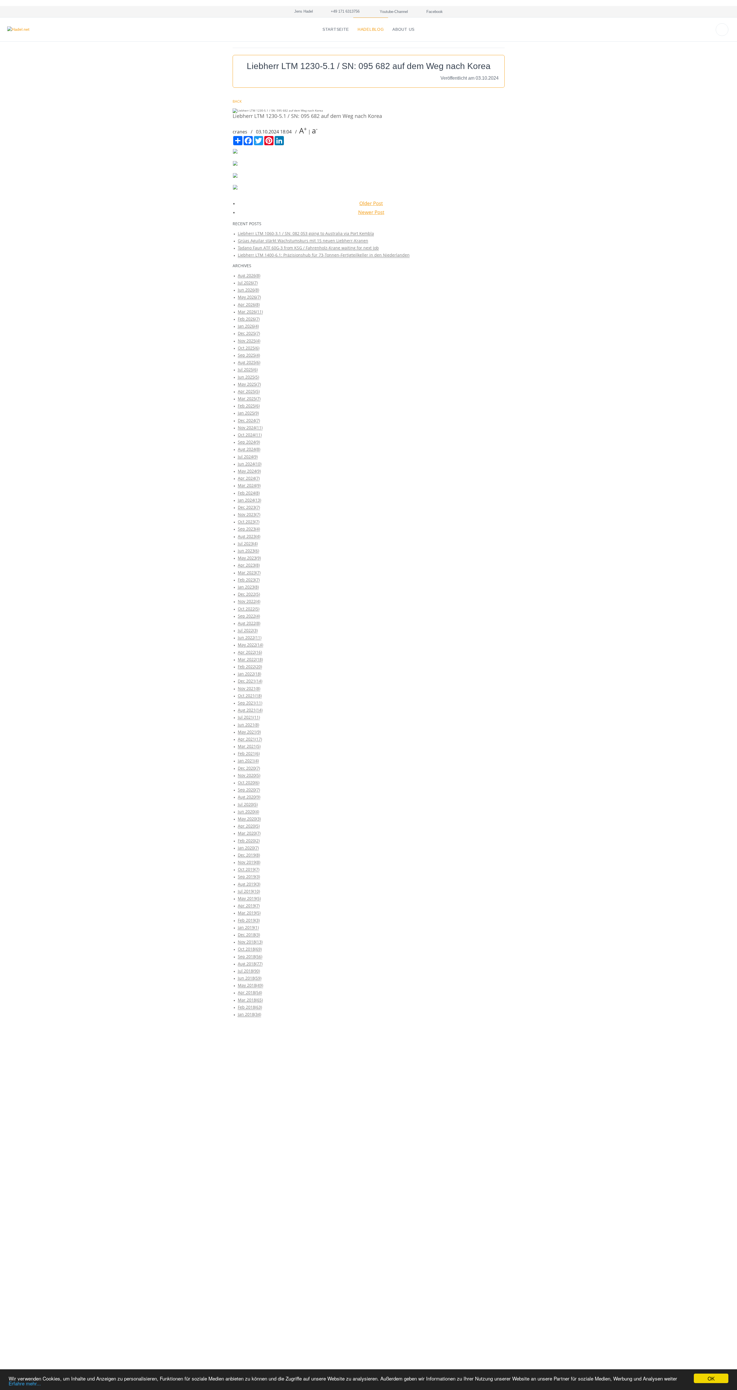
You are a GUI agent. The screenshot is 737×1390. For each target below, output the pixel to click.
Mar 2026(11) (250, 311)
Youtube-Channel (393, 11)
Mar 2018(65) (250, 1000)
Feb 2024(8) (249, 493)
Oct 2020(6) (248, 782)
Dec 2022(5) (249, 594)
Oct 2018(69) (250, 949)
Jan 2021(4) (248, 760)
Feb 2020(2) (249, 840)
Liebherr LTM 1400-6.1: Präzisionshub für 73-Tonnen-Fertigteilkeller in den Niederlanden (324, 255)
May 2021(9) (249, 732)
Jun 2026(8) (248, 289)
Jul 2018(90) (249, 971)
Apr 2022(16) (250, 652)
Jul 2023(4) (248, 543)
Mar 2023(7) (249, 572)
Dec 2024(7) (249, 420)
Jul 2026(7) (248, 282)
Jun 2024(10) (249, 463)
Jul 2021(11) (249, 717)
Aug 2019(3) (249, 884)
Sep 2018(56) (250, 956)
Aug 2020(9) (249, 797)
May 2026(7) (249, 297)
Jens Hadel (302, 11)
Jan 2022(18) (249, 673)
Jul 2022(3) (248, 630)
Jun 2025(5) (248, 377)
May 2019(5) (249, 898)
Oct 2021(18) (250, 695)
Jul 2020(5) (248, 804)
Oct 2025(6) (248, 348)
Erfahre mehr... (25, 1383)
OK (711, 1378)
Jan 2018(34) (249, 1014)
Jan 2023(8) (248, 587)
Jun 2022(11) (249, 637)
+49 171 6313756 (344, 11)
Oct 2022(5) (248, 608)
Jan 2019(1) (248, 927)
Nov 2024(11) (250, 427)
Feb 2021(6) (249, 753)
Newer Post (371, 212)
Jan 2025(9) (248, 413)
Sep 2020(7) (249, 789)
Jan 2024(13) (249, 500)
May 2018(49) (250, 985)
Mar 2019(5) (249, 912)
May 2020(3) (249, 818)
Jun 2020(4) (248, 811)
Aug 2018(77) (250, 963)
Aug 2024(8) (249, 449)
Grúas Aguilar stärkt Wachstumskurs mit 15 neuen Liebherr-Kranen (303, 240)
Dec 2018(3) (249, 934)
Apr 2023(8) (249, 565)
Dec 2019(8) (249, 855)
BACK (237, 101)
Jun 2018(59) (249, 978)
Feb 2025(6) (249, 405)
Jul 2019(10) (249, 891)
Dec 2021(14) (250, 681)
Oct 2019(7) (248, 869)
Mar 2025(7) (249, 398)
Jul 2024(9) (248, 456)
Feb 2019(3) (249, 920)
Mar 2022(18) (250, 659)
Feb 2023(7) (249, 579)
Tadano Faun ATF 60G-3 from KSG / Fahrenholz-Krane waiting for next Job (308, 248)
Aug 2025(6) (249, 362)
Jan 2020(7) (248, 847)
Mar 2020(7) (249, 833)
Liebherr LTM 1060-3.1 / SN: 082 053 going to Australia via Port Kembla (306, 233)
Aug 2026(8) (249, 275)
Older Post (371, 203)
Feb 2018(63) (250, 1007)
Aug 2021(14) (250, 710)
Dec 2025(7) (249, 333)
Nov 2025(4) (249, 340)
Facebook (434, 11)
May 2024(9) (249, 471)
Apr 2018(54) (250, 992)
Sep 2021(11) (250, 702)
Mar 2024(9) (249, 485)
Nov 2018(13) (250, 941)
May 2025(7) (249, 384)
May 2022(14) (250, 644)
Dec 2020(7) (249, 768)
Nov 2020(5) (249, 775)
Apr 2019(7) (249, 905)
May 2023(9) (249, 558)
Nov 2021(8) (249, 688)
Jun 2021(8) (248, 724)
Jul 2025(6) (248, 369)
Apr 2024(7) (249, 478)
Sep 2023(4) (249, 528)
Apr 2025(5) (249, 391)
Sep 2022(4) (249, 616)
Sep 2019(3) (249, 876)
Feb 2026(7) (249, 319)
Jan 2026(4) (248, 326)
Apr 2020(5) (249, 826)
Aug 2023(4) (249, 536)
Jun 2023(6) (248, 550)
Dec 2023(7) (249, 507)
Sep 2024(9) (249, 442)
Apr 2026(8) (249, 304)
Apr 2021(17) (250, 739)
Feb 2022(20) (250, 666)
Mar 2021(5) (249, 746)
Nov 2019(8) (249, 862)
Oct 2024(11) (250, 434)
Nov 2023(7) (249, 514)
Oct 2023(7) (248, 521)
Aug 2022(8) (249, 623)
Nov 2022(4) (249, 601)
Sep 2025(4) (249, 355)
